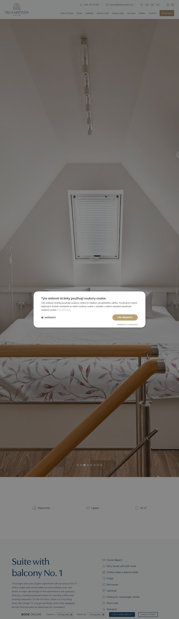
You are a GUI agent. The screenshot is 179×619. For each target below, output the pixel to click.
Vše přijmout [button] (125, 317)
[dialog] (89, 309)
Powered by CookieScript (127, 324)
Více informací (64, 309)
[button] (48, 317)
